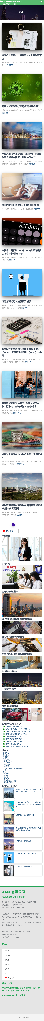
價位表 (6, 759)
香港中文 (9, 531)
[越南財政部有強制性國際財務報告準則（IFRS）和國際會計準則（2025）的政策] (22, 330)
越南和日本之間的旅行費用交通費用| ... (20, 746)
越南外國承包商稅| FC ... (14, 736)
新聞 (4, 770)
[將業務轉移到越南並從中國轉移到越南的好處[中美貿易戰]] (22, 486)
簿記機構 (7, 765)
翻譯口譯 (7, 767)
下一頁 (28, 525)
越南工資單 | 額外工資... (14, 739)
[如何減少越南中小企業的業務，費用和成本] (22, 435)
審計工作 (7, 763)
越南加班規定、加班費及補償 (16, 301)
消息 (4, 772)
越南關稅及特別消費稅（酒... (16, 734)
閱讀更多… (11, 65)
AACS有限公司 (13, 892)
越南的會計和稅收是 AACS (11, 1)
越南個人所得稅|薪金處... (15, 727)
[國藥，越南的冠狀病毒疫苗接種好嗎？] (22, 87)
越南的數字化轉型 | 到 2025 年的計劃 (20, 205)
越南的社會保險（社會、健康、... (18, 729)
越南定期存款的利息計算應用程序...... (19, 731)
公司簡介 (7, 973)
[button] (41, 1)
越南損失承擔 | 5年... (13, 744)
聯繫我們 (6, 752)
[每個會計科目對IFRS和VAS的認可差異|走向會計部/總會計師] (22, 231)
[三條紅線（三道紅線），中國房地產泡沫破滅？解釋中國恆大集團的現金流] (22, 135)
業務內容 (6, 758)
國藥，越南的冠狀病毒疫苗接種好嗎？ (21, 106)
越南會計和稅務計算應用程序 (13, 768)
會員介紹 (6, 754)
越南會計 (7, 775)
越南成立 (7, 774)
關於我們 (6, 756)
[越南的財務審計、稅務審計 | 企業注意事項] (22, 36)
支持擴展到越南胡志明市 (13, 897)
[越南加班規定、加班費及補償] (22, 282)
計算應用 (7, 960)
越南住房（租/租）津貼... (15, 741)
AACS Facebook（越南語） (15, 995)
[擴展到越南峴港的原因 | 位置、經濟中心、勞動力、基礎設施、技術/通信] (22, 384)
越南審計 (7, 779)
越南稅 (6, 777)
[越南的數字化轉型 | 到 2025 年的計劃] (22, 186)
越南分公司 (7, 983)
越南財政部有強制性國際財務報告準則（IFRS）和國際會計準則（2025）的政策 (22, 352)
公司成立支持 (8, 761)
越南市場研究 (8, 783)
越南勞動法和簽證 (10, 781)
